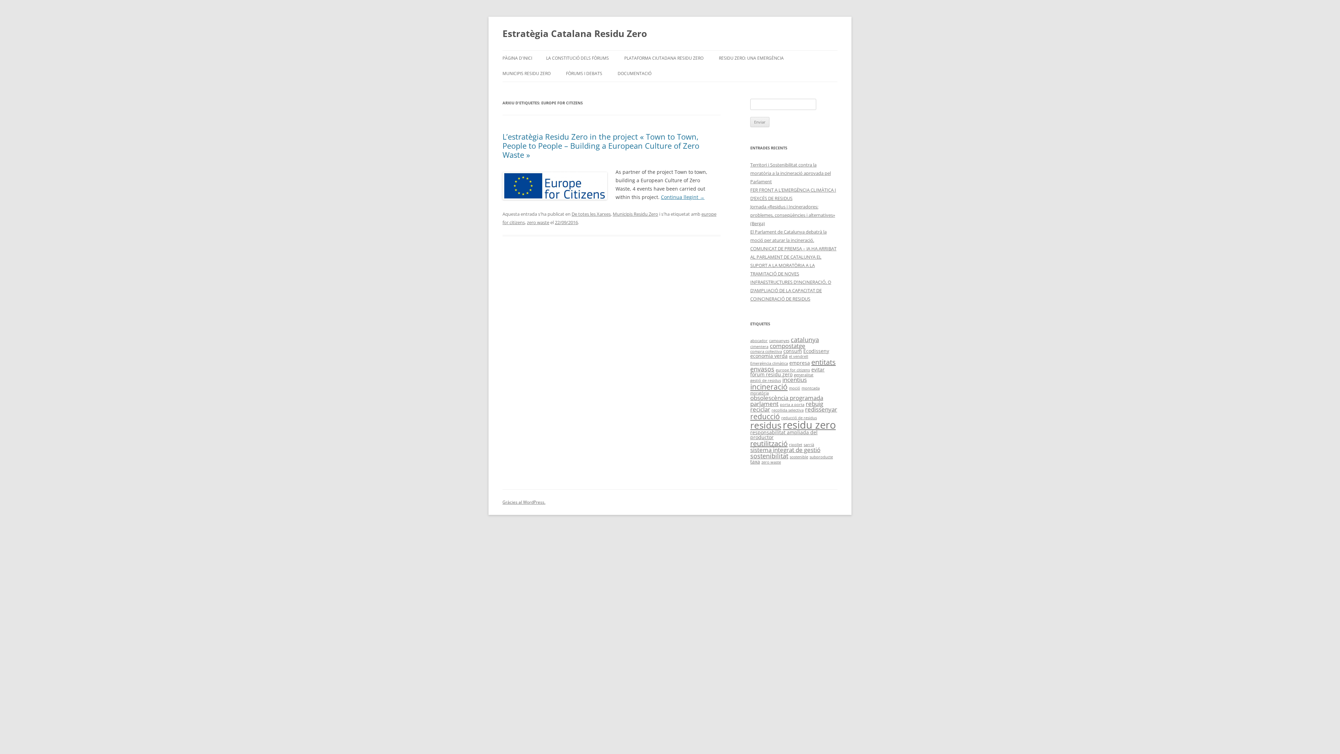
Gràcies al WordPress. (523, 502)
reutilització (769, 443)
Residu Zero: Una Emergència (751, 58)
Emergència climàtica (769, 363)
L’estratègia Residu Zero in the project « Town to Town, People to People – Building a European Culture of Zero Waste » (600, 145)
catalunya (805, 339)
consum (792, 351)
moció (794, 388)
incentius (794, 380)
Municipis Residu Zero (526, 73)
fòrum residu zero (771, 374)
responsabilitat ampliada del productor (784, 435)
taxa (755, 461)
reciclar (760, 409)
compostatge (787, 346)
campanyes (779, 340)
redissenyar (821, 409)
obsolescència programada (786, 398)
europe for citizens (793, 370)
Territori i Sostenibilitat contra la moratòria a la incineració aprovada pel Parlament (790, 173)
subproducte (821, 456)
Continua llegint (683, 197)
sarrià (809, 444)
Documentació (635, 73)
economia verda (769, 356)
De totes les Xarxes (591, 214)
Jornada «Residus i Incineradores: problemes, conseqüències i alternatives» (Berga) (792, 215)
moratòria (759, 393)
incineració (769, 387)
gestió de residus (765, 380)
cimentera (759, 346)
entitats (823, 362)
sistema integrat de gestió (785, 450)
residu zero (809, 425)
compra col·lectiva (766, 351)
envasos (762, 368)
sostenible (799, 456)
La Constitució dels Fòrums (577, 58)
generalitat (803, 374)
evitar (818, 369)
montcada (811, 388)
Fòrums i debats (584, 73)
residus (765, 425)
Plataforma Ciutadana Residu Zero (664, 58)
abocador (759, 340)
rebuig (814, 404)
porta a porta (792, 404)
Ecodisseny (816, 351)
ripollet (795, 444)
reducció (765, 416)
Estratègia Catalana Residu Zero (574, 33)
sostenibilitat (769, 455)
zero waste (538, 222)
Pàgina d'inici (517, 58)
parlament (764, 404)
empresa (799, 363)
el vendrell (798, 356)
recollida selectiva (788, 410)
